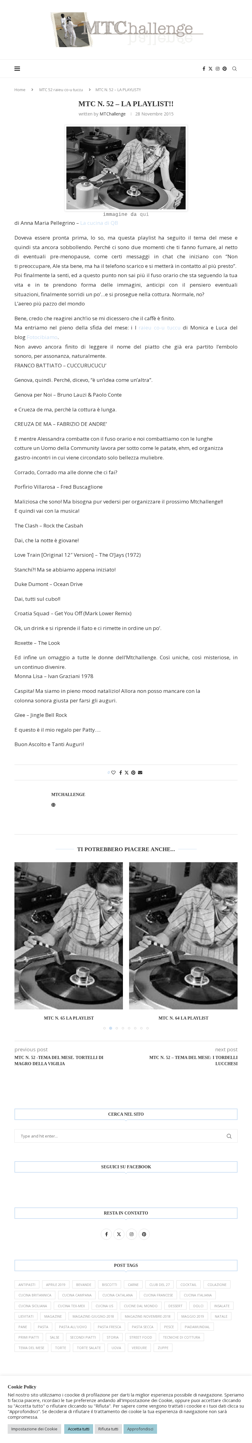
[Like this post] (113, 772)
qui (144, 214)
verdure (139, 1347)
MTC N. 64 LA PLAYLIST (183, 1018)
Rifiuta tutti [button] (108, 1429)
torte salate (89, 1347)
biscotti (109, 1284)
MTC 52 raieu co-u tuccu (61, 89)
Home (20, 89)
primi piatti (28, 1337)
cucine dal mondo (141, 1306)
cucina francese (158, 1295)
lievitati (25, 1316)
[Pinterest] (224, 69)
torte (60, 1347)
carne (133, 1284)
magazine (53, 1316)
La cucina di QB (99, 222)
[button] (23, 945)
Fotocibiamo (42, 337)
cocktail (188, 1284)
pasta (43, 1326)
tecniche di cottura (181, 1337)
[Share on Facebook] (120, 772)
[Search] (234, 69)
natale (221, 1316)
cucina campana (77, 1295)
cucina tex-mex (71, 1306)
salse (54, 1337)
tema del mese (31, 1347)
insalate (222, 1306)
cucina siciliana (32, 1306)
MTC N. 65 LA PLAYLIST (69, 1018)
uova (116, 1347)
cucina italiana (198, 1295)
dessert (175, 1306)
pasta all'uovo (73, 1326)
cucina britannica (34, 1295)
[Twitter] (210, 69)
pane (22, 1326)
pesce (169, 1326)
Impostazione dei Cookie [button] (34, 1429)
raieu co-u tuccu (159, 327)
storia (113, 1337)
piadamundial (197, 1326)
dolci (198, 1306)
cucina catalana (117, 1295)
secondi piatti (83, 1337)
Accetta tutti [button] (78, 1429)
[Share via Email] (140, 772)
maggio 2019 (192, 1316)
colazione (216, 1284)
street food (140, 1337)
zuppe (163, 1347)
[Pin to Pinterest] (133, 772)
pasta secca (142, 1326)
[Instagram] (217, 69)
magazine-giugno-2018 (93, 1316)
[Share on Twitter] (126, 772)
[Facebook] (204, 69)
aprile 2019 (55, 1284)
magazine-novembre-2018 (148, 1316)
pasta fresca (109, 1326)
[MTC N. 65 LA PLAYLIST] (68, 935)
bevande (83, 1284)
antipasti (26, 1284)
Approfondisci (140, 1429)
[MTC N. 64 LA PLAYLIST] (183, 935)
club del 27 (159, 1284)
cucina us (104, 1306)
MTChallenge (113, 114)
